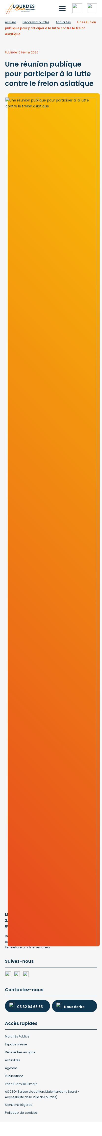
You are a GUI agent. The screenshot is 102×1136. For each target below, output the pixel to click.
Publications (14, 1076)
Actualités (63, 22)
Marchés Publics (17, 1036)
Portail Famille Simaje (21, 1084)
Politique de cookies (21, 1112)
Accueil (10, 22)
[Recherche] (77, 8)
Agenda (11, 1068)
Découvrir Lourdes (36, 22)
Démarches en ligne (20, 1052)
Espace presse (16, 1044)
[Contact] (92, 8)
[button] (62, 8)
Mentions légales (18, 1104)
